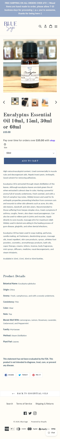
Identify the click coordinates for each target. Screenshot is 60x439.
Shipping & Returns (45, 404)
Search (9, 404)
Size (5, 148)
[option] (15, 101)
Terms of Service (24, 404)
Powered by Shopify (39, 422)
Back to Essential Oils (32, 394)
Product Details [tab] (14, 276)
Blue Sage (24, 422)
